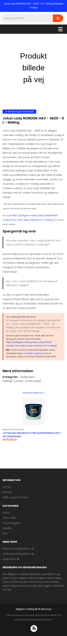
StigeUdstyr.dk (11, 559)
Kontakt (7, 492)
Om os (7, 487)
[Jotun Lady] (33, 381)
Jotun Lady (9, 517)
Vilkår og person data (15, 497)
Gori (5, 533)
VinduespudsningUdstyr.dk (18, 553)
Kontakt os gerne (33, 353)
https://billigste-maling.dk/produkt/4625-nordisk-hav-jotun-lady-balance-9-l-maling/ (31, 344)
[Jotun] (18, 381)
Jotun (6, 512)
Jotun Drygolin (11, 523)
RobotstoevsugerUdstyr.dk (18, 548)
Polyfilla (7, 528)
